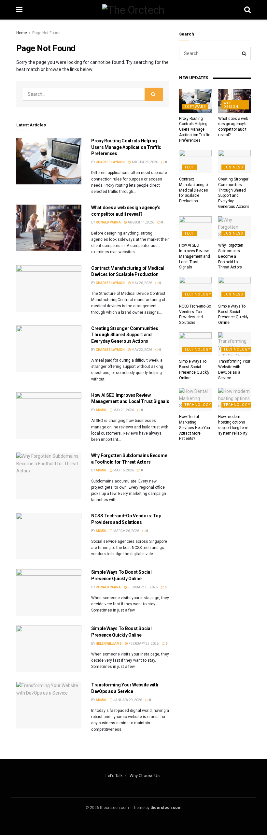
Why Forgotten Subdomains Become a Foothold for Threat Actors (230, 256)
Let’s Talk (114, 775)
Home (21, 33)
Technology (197, 294)
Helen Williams (109, 643)
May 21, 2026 (123, 410)
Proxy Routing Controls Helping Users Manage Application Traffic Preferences (126, 147)
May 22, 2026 (141, 350)
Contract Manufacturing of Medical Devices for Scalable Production (194, 190)
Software (195, 107)
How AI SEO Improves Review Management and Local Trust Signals (194, 256)
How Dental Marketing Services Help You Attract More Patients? (194, 427)
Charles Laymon (110, 162)
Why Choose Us (145, 775)
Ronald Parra (108, 222)
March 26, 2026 (126, 531)
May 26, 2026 (141, 283)
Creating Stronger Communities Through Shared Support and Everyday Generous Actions (124, 335)
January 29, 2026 (127, 700)
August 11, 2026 (140, 222)
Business (233, 167)
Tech (189, 167)
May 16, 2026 (123, 470)
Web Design (230, 105)
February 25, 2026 (143, 643)
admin (101, 410)
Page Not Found (46, 33)
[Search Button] (154, 94)
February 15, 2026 (142, 587)
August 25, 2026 (144, 162)
